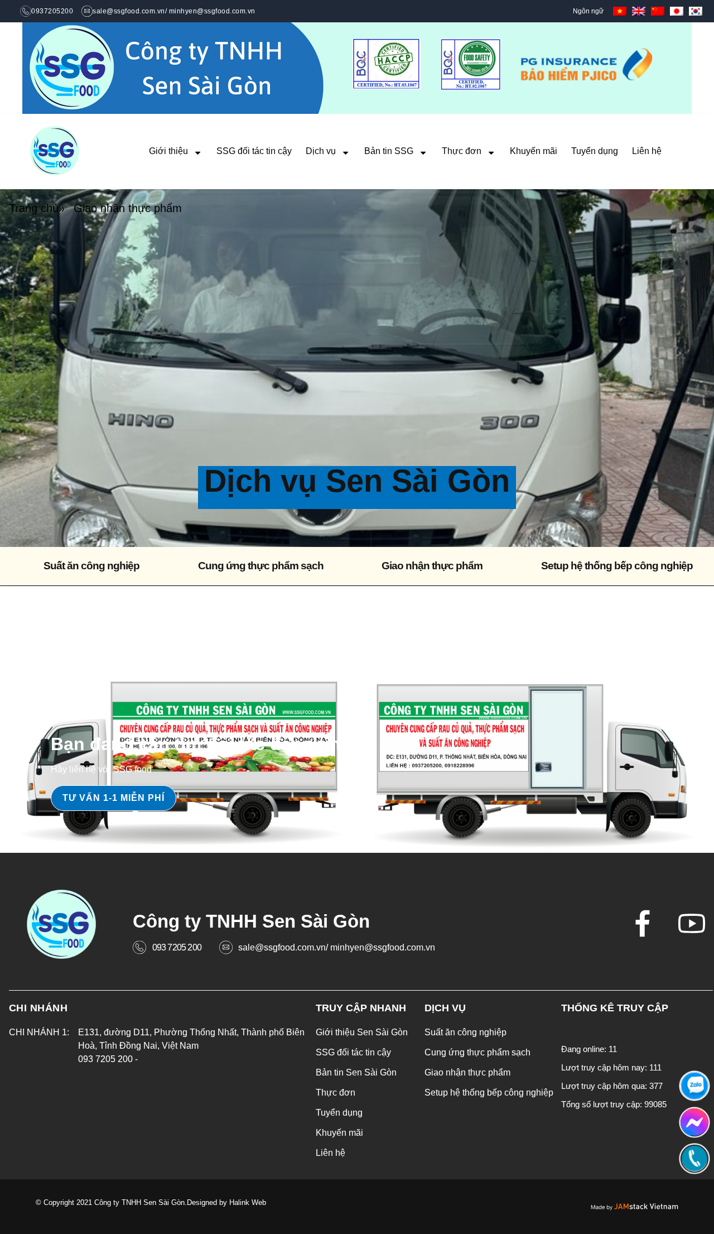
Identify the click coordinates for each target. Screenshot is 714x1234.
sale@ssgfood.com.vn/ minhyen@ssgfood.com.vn (336, 947)
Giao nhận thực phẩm (432, 566)
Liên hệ (647, 151)
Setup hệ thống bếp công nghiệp (617, 566)
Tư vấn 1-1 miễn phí (113, 798)
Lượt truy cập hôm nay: (605, 1067)
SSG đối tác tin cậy (254, 151)
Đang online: (585, 1049)
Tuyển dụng (594, 151)
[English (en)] (638, 11)
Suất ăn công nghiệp (91, 566)
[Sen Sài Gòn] (55, 151)
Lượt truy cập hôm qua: (605, 1086)
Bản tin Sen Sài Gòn (356, 1072)
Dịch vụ (321, 151)
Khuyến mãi (533, 151)
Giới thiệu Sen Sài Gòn (362, 1032)
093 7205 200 (176, 947)
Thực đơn (461, 151)
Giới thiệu (168, 151)
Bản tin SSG (388, 151)
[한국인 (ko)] (695, 11)
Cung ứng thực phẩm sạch (261, 566)
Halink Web (247, 1202)
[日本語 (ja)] (676, 11)
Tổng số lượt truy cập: (602, 1104)
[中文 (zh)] (657, 11)
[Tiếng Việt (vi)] (619, 11)
